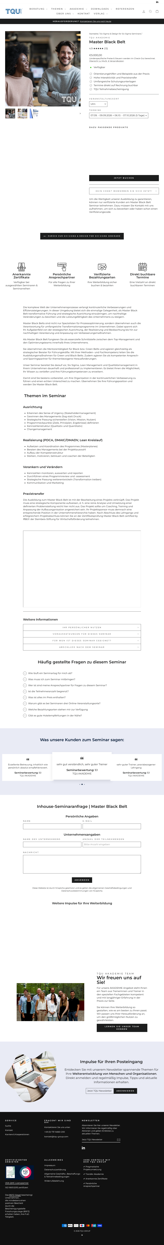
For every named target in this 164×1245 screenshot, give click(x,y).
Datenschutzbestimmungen (75, 891)
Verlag (100, 13)
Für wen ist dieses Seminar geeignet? (82, 640)
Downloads (100, 9)
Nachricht (31, 852)
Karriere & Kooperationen (17, 1134)
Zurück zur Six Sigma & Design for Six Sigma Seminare (84, 236)
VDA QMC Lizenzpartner (17, 1183)
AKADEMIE (77, 9)
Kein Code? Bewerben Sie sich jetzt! (124, 191)
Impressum (49, 1165)
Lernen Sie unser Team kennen (122, 1027)
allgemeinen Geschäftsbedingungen (109, 888)
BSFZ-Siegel (15, 1195)
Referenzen (125, 9)
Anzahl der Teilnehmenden (104, 839)
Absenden (82, 880)
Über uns (64, 13)
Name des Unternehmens (42, 839)
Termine (95, 110)
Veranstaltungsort (104, 99)
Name (27, 821)
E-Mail (87, 821)
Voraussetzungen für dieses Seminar (82, 634)
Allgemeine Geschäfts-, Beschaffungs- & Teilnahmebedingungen (62, 1175)
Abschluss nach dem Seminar (82, 647)
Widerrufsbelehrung (54, 1181)
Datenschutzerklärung (55, 1169)
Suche (8, 1126)
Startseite (93, 33)
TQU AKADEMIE (99, 37)
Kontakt (84, 13)
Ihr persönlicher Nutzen (82, 627)
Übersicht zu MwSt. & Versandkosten (106, 61)
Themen (57, 9)
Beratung (37, 9)
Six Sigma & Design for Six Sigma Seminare (120, 33)
